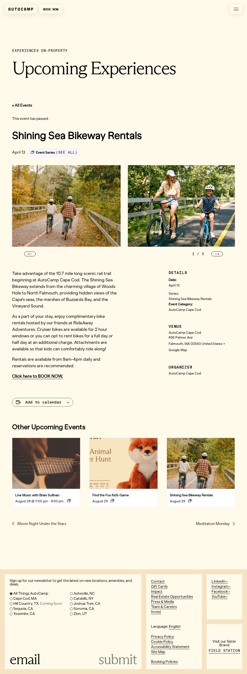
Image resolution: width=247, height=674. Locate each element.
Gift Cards (159, 586)
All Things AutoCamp (30, 593)
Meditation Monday (213, 523)
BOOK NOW (50, 9)
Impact (157, 591)
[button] (30, 254)
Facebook (220, 591)
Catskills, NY (84, 598)
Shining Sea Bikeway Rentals (190, 299)
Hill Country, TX (37, 603)
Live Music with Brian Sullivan (37, 495)
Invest (156, 612)
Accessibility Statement (170, 647)
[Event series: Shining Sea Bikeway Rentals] (190, 500)
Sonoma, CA (84, 608)
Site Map (158, 652)
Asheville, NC (84, 593)
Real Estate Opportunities (172, 596)
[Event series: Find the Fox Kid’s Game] (112, 500)
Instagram (220, 586)
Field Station (224, 650)
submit (117, 659)
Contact (158, 581)
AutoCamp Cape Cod (185, 310)
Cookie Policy (162, 642)
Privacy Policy (162, 636)
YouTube (219, 596)
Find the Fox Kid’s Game (110, 495)
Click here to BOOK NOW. (37, 376)
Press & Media (162, 601)
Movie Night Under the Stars (42, 523)
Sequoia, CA (23, 608)
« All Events (22, 105)
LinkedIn (219, 581)
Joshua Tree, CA (87, 603)
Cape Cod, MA (25, 598)
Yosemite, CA (24, 614)
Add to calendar (43, 402)
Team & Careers (164, 607)
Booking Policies (164, 662)
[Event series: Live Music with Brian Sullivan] (69, 500)
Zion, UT (80, 614)
